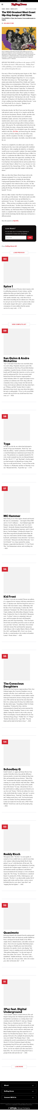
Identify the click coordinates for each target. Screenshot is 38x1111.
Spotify (15, 221)
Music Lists (14, 8)
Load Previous (19, 252)
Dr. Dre (15, 131)
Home (3, 8)
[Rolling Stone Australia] (19, 5)
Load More (19, 1066)
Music (8, 8)
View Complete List (19, 324)
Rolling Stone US (11, 246)
